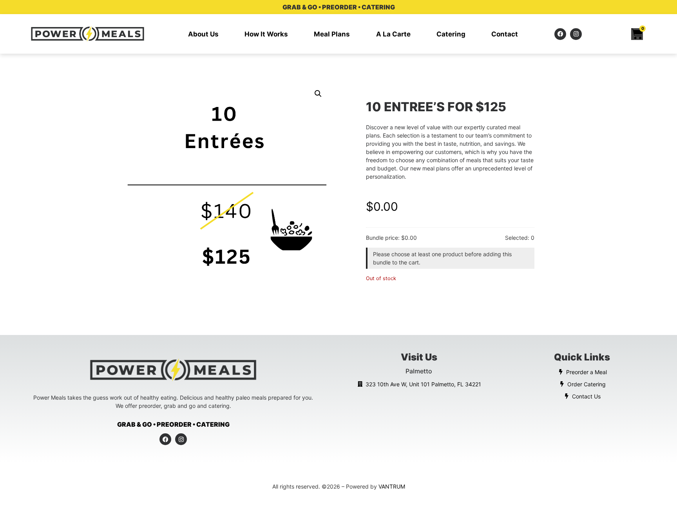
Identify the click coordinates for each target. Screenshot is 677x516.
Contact (504, 34)
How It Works (266, 34)
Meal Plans (332, 34)
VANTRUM (391, 486)
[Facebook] (560, 34)
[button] (318, 94)
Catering (450, 34)
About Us (203, 34)
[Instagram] (576, 34)
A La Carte (393, 34)
